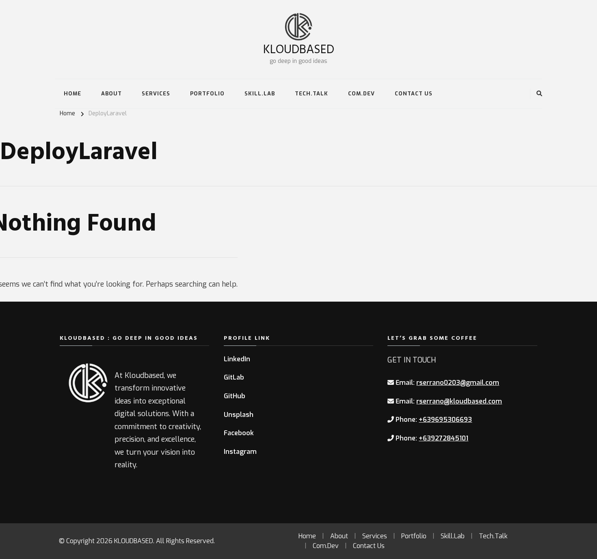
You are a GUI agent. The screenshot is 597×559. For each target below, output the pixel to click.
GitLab (234, 377)
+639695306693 (445, 419)
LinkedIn (237, 359)
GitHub (234, 396)
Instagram (240, 451)
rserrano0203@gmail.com (457, 382)
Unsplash (238, 414)
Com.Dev (361, 93)
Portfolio (207, 93)
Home (72, 93)
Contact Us (414, 93)
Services (156, 93)
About (111, 93)
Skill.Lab (259, 93)
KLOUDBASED (298, 48)
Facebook (239, 433)
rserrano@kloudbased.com (459, 401)
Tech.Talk (311, 93)
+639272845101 (443, 438)
